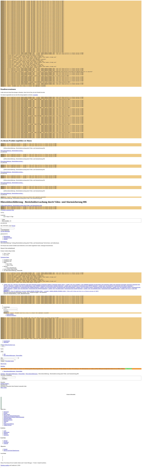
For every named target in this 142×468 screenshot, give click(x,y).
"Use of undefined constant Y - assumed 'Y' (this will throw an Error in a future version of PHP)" (29, 145)
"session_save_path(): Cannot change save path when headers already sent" (22, 56)
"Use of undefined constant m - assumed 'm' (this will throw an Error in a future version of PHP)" (29, 143)
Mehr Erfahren (128, 368)
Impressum (6, 411)
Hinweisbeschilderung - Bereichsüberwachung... (12, 150)
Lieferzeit (6, 443)
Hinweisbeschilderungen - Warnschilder (13, 355)
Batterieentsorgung (8, 419)
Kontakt (5, 413)
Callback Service (7, 425)
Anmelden (35, 94)
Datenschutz (6, 432)
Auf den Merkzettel (5, 231)
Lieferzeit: (3, 215)
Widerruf (6, 433)
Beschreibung (7, 236)
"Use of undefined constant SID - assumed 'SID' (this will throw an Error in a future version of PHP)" (30, 317)
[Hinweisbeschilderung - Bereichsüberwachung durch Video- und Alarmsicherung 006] (21, 205)
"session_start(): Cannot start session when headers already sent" (20, 58)
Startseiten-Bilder (8, 418)
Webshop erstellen (5, 465)
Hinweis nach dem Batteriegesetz (11, 450)
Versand (5, 440)
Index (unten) (7, 414)
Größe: (3, 219)
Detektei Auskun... (5, 383)
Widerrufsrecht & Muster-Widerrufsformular (14, 417)
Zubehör (6, 239)
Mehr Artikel (4, 387)
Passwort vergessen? (11, 315)
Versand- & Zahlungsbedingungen (12, 415)
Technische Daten (8, 237)
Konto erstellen (10, 314)
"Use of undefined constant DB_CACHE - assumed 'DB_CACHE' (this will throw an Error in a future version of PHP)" (32, 1)
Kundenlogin (7, 341)
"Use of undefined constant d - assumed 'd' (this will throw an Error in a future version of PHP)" (29, 144)
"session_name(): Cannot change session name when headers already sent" (22, 55)
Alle (5, 354)
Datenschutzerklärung (9, 423)
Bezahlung (6, 442)
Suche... (3, 361)
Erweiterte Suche (10, 361)
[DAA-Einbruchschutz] (8, 344)
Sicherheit (6, 421)
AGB (5, 422)
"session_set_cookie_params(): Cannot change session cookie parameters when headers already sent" (29, 57)
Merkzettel (6, 342)
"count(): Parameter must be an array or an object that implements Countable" (23, 59)
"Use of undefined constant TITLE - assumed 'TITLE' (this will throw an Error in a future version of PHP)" (31, 338)
